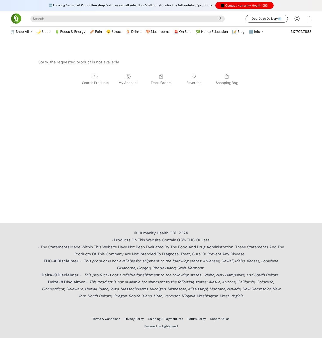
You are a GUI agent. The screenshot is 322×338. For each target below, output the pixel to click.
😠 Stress (114, 31)
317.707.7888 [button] (301, 31)
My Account (128, 82)
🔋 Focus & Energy (70, 31)
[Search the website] (219, 18)
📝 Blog (238, 31)
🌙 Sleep (43, 31)
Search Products (95, 82)
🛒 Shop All (20, 31)
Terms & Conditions (106, 319)
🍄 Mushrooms (158, 31)
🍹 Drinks (133, 31)
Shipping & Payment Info (165, 319)
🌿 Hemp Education (212, 31)
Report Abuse (220, 319)
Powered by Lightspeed (161, 326)
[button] (244, 5)
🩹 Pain (96, 31)
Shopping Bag (227, 82)
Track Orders (161, 82)
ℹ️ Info (255, 31)
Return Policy (197, 319)
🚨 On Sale (182, 31)
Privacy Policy (134, 319)
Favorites (194, 82)
